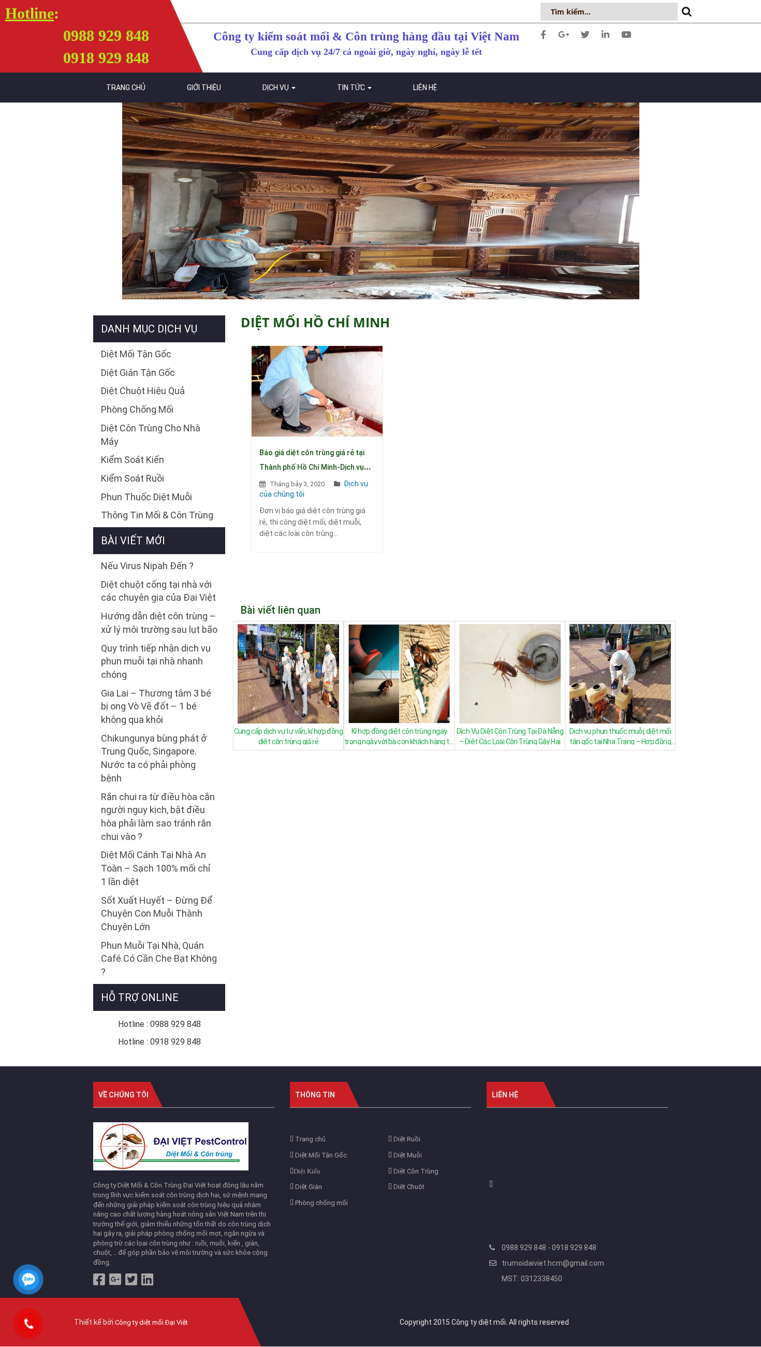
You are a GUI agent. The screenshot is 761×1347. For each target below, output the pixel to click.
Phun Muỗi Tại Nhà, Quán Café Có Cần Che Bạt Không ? (159, 958)
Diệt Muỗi (407, 1155)
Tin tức (352, 87)
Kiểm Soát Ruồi (132, 478)
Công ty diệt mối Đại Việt (151, 1322)
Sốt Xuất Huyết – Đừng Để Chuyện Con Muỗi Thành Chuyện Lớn (156, 913)
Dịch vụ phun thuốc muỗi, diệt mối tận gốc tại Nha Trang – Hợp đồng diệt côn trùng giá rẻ (620, 736)
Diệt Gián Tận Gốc (138, 372)
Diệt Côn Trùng (415, 1171)
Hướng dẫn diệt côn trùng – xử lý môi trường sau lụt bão (159, 623)
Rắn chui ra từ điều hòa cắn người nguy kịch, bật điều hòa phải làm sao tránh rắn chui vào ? (158, 816)
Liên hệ (425, 87)
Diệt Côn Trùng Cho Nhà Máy (150, 435)
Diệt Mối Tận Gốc (136, 354)
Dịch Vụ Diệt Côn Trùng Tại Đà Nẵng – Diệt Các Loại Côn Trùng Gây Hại (510, 736)
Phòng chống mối (321, 1203)
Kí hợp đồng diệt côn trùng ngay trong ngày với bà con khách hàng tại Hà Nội (399, 736)
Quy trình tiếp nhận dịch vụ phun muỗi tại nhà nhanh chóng (156, 661)
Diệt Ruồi (406, 1139)
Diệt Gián (308, 1187)
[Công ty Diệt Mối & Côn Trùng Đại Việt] (170, 1146)
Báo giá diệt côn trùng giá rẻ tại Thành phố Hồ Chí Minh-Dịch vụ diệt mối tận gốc (311, 467)
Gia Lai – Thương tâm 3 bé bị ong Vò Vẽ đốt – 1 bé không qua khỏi (156, 706)
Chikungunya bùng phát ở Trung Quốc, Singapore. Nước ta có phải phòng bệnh (154, 758)
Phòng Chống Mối (137, 409)
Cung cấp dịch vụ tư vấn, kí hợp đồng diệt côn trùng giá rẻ (288, 736)
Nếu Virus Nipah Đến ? (147, 565)
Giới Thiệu (204, 87)
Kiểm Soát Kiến (132, 459)
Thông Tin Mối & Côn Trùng (157, 515)
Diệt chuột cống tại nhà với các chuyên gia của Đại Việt (158, 591)
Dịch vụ (276, 87)
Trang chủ (125, 87)
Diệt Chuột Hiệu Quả (143, 390)
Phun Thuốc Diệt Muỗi (146, 496)
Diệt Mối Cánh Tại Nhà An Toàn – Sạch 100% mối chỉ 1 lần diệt (156, 868)
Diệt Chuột (408, 1187)
